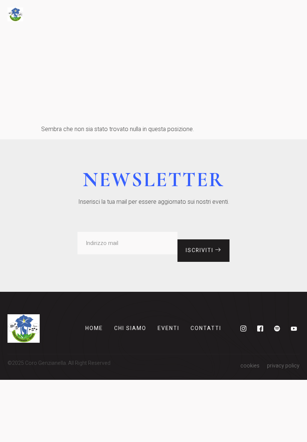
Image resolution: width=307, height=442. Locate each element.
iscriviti (200, 250)
